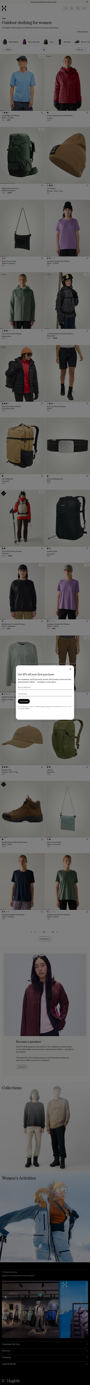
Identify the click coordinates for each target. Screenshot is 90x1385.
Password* (22, 694)
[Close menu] (70, 669)
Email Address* (24, 687)
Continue (24, 701)
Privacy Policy (25, 708)
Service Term (45, 706)
